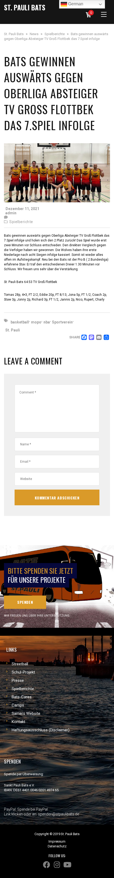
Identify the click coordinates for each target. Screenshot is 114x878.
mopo (36, 322)
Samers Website (26, 713)
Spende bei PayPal (32, 809)
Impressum (57, 841)
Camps (18, 705)
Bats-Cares (22, 697)
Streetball (20, 664)
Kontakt (18, 721)
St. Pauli (12, 330)
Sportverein (62, 322)
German (75, 4)
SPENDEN (25, 602)
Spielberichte (21, 222)
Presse (18, 680)
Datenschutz (57, 846)
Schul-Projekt (23, 672)
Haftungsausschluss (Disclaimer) (40, 730)
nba (46, 322)
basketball (20, 322)
